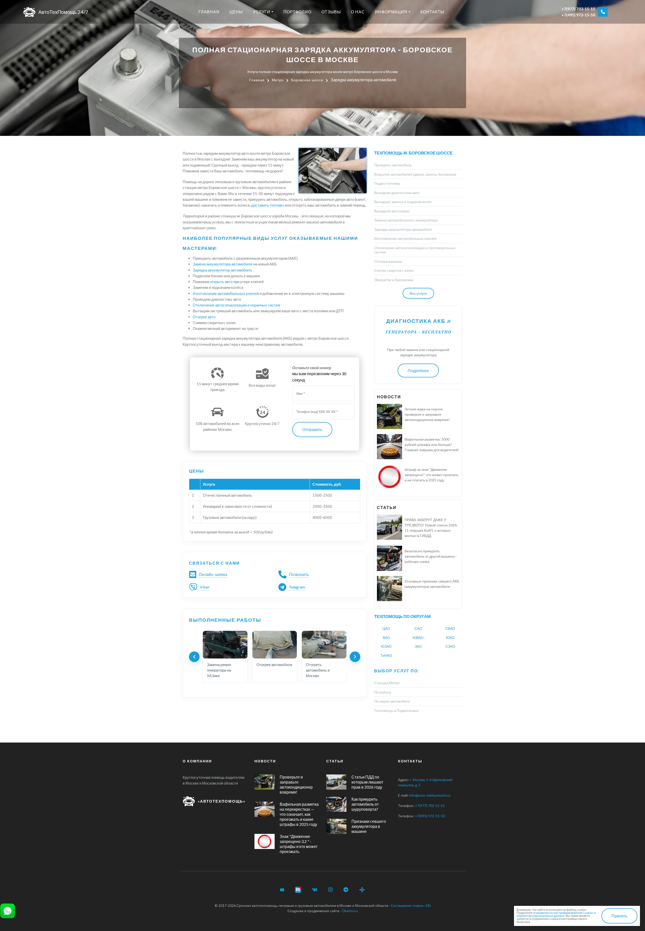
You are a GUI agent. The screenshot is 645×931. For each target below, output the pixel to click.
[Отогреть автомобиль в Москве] (324, 644)
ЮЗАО (386, 646)
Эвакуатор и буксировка (393, 280)
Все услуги (418, 293)
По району (382, 692)
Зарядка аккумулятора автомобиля (403, 229)
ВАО (386, 637)
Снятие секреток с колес (394, 270)
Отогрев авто (204, 317)
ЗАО (418, 646)
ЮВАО (418, 637)
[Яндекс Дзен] (362, 890)
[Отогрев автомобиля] (274, 644)
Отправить (312, 429)
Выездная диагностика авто (397, 192)
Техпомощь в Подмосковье (396, 710)
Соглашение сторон (407, 905)
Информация (391, 11)
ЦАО (386, 628)
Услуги (261, 11)
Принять (619, 915)
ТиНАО (386, 655)
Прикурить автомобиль (393, 165)
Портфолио (297, 11)
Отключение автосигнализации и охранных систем (236, 305)
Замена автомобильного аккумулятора (406, 220)
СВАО (450, 628)
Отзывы (331, 11)
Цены (236, 11)
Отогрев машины (388, 261)
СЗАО (450, 646)
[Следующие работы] (355, 656)
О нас (358, 11)
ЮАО (450, 637)
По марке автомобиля (392, 701)
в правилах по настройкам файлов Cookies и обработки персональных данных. (556, 914)
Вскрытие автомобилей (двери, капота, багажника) (415, 174)
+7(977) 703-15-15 (578, 8)
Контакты (432, 11)
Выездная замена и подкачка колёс (403, 202)
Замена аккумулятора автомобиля (222, 264)
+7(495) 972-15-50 (578, 14)
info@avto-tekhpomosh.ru (429, 795)
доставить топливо (267, 205)
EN (428, 905)
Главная (209, 11)
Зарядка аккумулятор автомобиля (222, 270)
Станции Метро (387, 683)
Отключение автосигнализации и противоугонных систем (415, 250)
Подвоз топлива (387, 183)
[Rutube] (298, 890)
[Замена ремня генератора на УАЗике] (225, 644)
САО (418, 628)
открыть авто (221, 281)
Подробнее (418, 370)
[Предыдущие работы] (194, 656)
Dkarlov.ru (350, 911)
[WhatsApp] (7, 910)
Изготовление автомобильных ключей (226, 293)
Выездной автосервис (392, 211)
